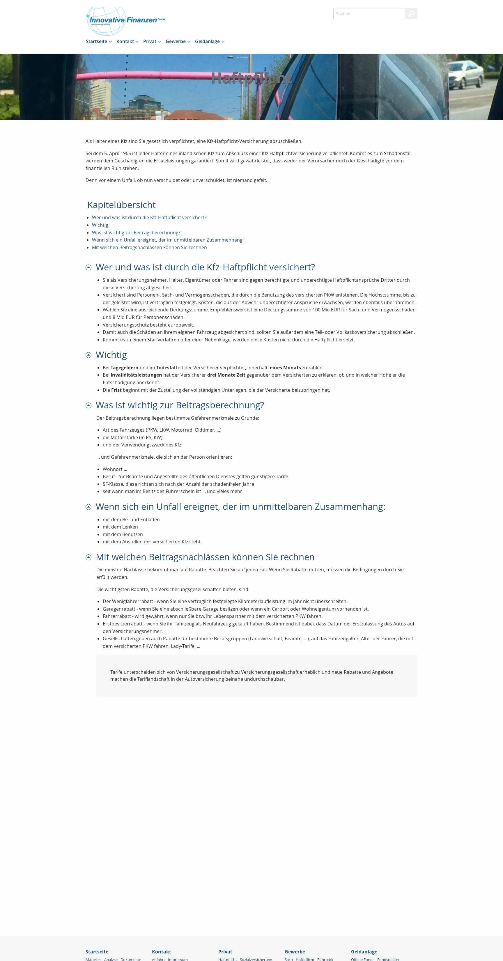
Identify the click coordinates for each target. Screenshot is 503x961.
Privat (149, 41)
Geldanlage (207, 41)
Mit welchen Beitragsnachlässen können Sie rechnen (149, 247)
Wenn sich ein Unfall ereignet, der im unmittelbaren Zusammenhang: (168, 240)
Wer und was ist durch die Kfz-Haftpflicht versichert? (149, 217)
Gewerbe (176, 41)
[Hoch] (91, 267)
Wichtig (100, 225)
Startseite (96, 41)
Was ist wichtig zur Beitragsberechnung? (136, 232)
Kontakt (125, 41)
